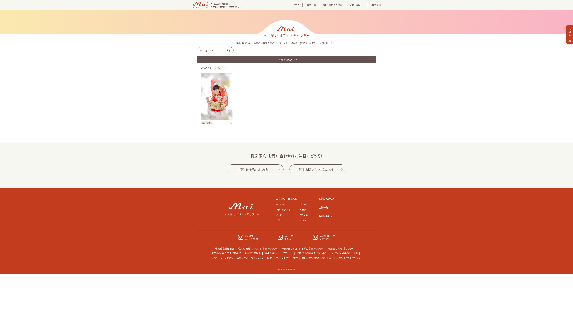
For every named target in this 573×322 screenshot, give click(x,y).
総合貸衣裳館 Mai (224, 248)
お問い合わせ (357, 5)
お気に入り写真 (334, 5)
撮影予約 (376, 5)
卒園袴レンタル (290, 248)
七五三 (279, 220)
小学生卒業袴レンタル (312, 248)
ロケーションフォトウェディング (282, 258)
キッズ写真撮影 (253, 253)
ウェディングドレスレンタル (344, 253)
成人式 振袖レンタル (248, 248)
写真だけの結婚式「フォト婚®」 (311, 253)
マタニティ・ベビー (284, 209)
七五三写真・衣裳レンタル (341, 248)
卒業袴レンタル (270, 248)
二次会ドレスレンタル (222, 258)
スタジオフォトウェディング (250, 258)
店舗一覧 (311, 5)
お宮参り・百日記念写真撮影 (226, 253)
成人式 (303, 204)
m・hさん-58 (219, 68)
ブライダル (304, 214)
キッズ (279, 214)
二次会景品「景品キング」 (349, 258)
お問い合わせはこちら (319, 169)
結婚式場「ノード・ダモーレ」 (278, 253)
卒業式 (303, 209)
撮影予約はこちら (256, 169)
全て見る (280, 204)
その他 (303, 220)
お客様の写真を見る (286, 198)
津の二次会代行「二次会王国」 (317, 258)
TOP (296, 5)
